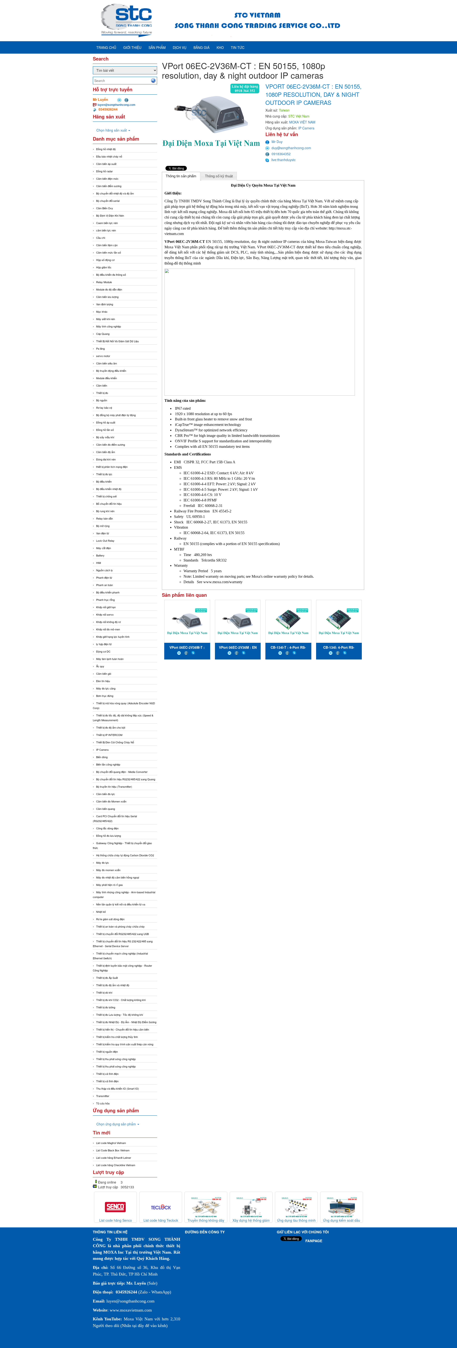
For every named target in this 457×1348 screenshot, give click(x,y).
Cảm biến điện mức (107, 178)
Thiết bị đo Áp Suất (107, 978)
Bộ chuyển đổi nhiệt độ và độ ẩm (115, 193)
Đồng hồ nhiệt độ (106, 149)
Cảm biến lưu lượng (107, 297)
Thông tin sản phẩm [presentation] (181, 176)
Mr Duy (277, 141)
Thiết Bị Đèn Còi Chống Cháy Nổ (115, 742)
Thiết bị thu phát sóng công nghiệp (116, 1059)
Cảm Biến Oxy (104, 208)
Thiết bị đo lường (105, 1007)
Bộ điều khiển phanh (107, 592)
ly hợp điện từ (104, 644)
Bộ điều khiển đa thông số (111, 274)
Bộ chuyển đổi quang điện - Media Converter (122, 772)
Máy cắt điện (103, 548)
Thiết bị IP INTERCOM (109, 735)
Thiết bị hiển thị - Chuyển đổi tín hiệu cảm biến (122, 1029)
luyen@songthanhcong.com (116, 104)
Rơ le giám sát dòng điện (110, 919)
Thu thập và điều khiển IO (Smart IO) (117, 1088)
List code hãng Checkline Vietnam (115, 1165)
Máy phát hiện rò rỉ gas (109, 885)
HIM (98, 563)
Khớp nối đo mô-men (108, 629)
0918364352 (281, 153)
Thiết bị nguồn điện (107, 1051)
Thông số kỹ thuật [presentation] (219, 176)
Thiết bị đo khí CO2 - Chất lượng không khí (121, 1000)
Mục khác (102, 311)
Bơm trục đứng (104, 696)
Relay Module (104, 282)
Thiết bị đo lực (104, 474)
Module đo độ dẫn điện (109, 289)
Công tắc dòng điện (107, 828)
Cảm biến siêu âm (106, 363)
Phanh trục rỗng (105, 600)
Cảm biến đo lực (105, 794)
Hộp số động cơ (105, 260)
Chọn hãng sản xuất (112, 130)
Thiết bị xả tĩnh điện (107, 1081)
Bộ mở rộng (102, 526)
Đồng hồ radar (104, 171)
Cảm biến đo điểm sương (110, 444)
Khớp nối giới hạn (106, 607)
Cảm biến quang (105, 809)
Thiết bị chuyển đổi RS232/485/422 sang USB (122, 934)
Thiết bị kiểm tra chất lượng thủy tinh (117, 1037)
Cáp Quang (102, 334)
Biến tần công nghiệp (108, 764)
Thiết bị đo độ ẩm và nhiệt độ (112, 985)
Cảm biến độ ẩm (105, 452)
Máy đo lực (102, 862)
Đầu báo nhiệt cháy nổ (109, 156)
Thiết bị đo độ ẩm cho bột (110, 727)
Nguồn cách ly (104, 570)
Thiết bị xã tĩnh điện (107, 1074)
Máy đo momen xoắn (108, 870)
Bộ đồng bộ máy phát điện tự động (116, 415)
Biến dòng (102, 757)
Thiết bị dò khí (104, 992)
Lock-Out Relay (105, 540)
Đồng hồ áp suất (105, 422)
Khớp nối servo (105, 614)
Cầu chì (100, 238)
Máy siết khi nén (105, 319)
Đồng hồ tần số (105, 430)
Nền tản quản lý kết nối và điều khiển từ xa (120, 904)
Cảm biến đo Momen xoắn (111, 801)
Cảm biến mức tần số (108, 252)
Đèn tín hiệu (103, 681)
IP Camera (102, 749)
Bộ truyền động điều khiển (111, 371)
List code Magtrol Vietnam (111, 1143)
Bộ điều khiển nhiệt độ (108, 489)
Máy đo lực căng (105, 688)
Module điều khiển (106, 378)
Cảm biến (101, 385)
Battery (100, 555)
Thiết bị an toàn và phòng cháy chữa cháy (120, 926)
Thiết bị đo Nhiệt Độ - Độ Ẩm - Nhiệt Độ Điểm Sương (126, 1022)
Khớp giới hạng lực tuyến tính (112, 636)
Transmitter (102, 1096)
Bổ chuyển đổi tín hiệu (109, 504)
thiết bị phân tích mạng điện (112, 467)
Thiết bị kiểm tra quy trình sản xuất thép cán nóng (124, 1044)
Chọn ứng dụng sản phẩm (116, 1124)
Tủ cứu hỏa (102, 1103)
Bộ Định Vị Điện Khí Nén (110, 215)
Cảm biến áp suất (106, 164)
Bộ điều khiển (104, 481)
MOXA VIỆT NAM (302, 122)
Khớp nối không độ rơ (108, 622)
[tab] (181, 176)
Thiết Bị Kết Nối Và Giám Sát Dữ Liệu (117, 341)
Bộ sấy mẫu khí (105, 437)
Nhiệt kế (101, 912)
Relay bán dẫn (104, 518)
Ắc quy (100, 666)
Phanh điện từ (104, 577)
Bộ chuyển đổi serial (107, 201)
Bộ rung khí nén (105, 511)
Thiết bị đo (102, 393)
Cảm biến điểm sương (108, 186)
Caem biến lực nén (107, 223)
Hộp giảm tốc (103, 267)
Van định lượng (104, 304)
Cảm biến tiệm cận (107, 245)
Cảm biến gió (103, 673)
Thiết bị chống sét (106, 496)
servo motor (103, 356)
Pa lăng (100, 348)
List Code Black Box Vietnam (112, 1150)
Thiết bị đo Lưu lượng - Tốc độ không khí (119, 1014)
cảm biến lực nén (106, 230)
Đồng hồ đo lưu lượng (108, 835)
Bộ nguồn (101, 400)
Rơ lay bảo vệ (104, 407)
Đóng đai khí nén (106, 459)
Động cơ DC (103, 651)
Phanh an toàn (104, 585)
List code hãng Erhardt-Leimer (113, 1157)
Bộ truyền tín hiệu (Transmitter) (114, 786)
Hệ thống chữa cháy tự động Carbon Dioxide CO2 (125, 855)
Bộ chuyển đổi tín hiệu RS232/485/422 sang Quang (125, 779)
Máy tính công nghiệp (108, 326)
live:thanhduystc (283, 159)
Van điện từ (102, 533)
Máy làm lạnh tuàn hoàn (110, 659)
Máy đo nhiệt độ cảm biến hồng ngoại (117, 877)
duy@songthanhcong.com (291, 147)
